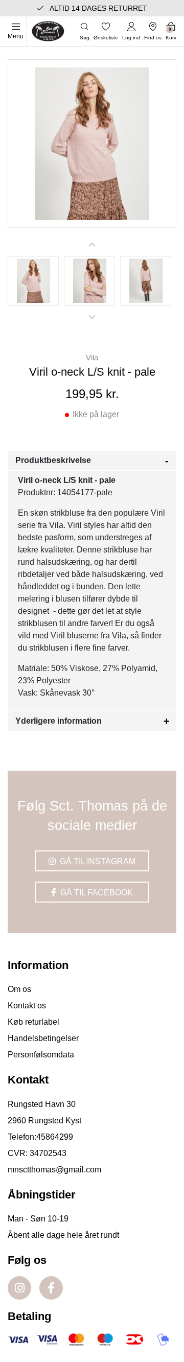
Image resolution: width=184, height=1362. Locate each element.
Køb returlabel (33, 1022)
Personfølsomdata (41, 1054)
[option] (33, 281)
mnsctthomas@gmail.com (54, 1169)
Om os (19, 989)
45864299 (54, 1137)
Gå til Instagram (96, 861)
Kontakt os (27, 1005)
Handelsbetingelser (43, 1038)
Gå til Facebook (95, 892)
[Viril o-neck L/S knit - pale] (33, 281)
